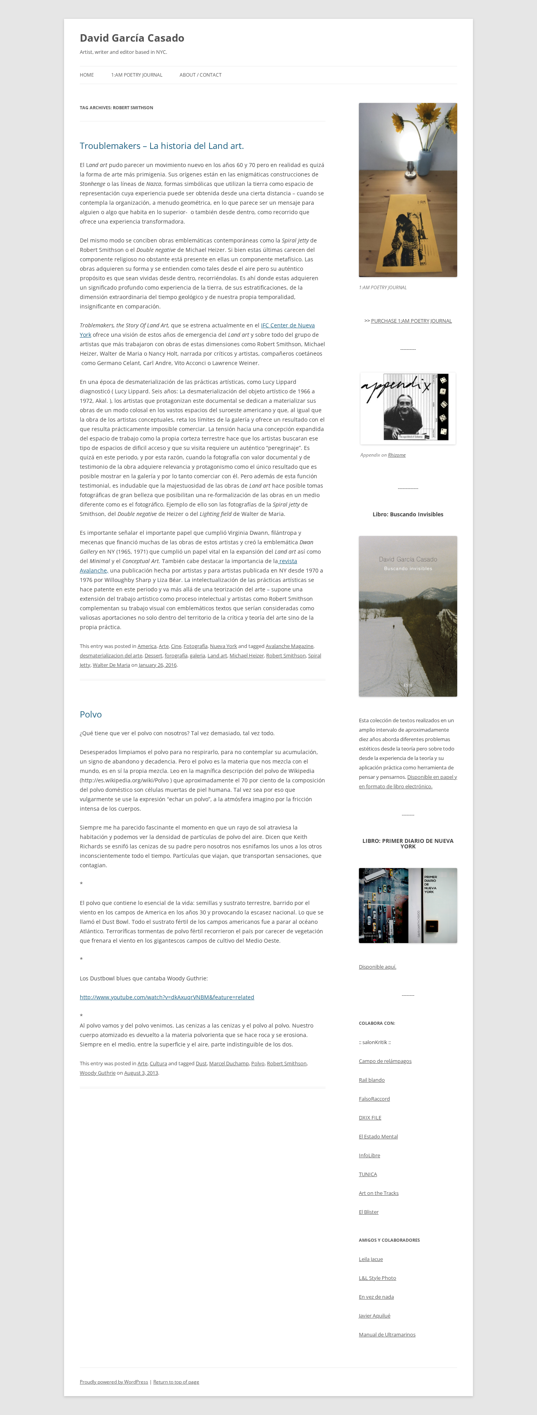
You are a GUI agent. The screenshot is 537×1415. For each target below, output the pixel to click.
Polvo (91, 714)
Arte (164, 646)
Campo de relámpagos (385, 1060)
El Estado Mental (378, 1136)
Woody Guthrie (98, 1072)
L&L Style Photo (377, 1277)
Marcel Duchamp (229, 1063)
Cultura (158, 1063)
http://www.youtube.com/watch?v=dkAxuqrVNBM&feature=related (167, 997)
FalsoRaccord (374, 1098)
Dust (201, 1063)
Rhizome (397, 454)
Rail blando (372, 1079)
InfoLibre (369, 1155)
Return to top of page (176, 1381)
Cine (176, 646)
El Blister (369, 1211)
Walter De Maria (111, 664)
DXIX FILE (370, 1117)
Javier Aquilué (374, 1315)
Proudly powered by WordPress (114, 1381)
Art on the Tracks (379, 1193)
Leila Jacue (371, 1259)
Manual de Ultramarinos (387, 1334)
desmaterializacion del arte (111, 655)
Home (87, 75)
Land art (217, 655)
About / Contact (201, 75)
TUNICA (368, 1174)
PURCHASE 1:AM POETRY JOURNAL (411, 320)
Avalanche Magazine (289, 646)
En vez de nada (376, 1296)
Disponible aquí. (377, 966)
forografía (176, 655)
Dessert (153, 655)
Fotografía (196, 646)
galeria (197, 655)
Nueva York (223, 646)
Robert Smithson (286, 655)
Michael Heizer (247, 655)
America (147, 646)
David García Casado (132, 38)
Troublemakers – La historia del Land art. (162, 145)
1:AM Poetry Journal (136, 75)
